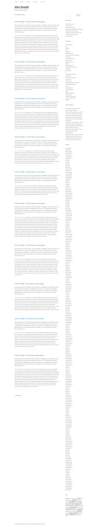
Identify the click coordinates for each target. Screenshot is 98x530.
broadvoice (23, 152)
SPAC (52, 49)
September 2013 (69, 363)
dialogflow (38, 262)
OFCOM (50, 121)
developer (26, 39)
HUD (34, 225)
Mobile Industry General (71, 77)
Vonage (68, 514)
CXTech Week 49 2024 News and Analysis (74, 29)
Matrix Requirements (44, 156)
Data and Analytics (69, 62)
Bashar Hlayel (53, 114)
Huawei (67, 503)
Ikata (39, 154)
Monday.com (31, 121)
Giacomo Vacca (41, 264)
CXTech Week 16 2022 (41, 187)
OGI (18, 44)
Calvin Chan (38, 37)
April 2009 (68, 455)
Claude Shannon (41, 372)
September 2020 (69, 239)
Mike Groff (41, 304)
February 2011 (69, 417)
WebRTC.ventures (18, 52)
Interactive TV (68, 70)
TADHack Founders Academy (25, 161)
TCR (76, 509)
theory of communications (40, 384)
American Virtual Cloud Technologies (49, 35)
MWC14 (23, 306)
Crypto (37, 220)
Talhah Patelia (25, 309)
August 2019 (68, 262)
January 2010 (68, 439)
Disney (53, 115)
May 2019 (68, 267)
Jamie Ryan (45, 40)
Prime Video (43, 122)
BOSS (67, 49)
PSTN (31, 231)
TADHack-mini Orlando (42, 234)
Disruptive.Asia (32, 39)
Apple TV (51, 185)
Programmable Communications (72, 82)
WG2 (41, 273)
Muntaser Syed (18, 306)
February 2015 (69, 334)
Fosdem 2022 (25, 336)
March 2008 (68, 477)
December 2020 (69, 234)
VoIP (44, 163)
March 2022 (68, 208)
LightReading (35, 42)
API (22, 37)
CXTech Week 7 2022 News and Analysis (29, 284)
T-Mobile (20, 234)
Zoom (57, 273)
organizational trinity (42, 339)
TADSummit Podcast (70, 93)
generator (25, 225)
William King (38, 194)
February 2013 (69, 375)
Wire (33, 128)
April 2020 (68, 248)
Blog (22, 2)
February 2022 (69, 210)
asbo (28, 219)
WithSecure (44, 273)
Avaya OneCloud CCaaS (41, 219)
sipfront (23, 124)
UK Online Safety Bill (38, 192)
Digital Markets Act (32, 222)
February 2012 (69, 396)
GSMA (58, 39)
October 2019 (68, 258)
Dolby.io (16, 336)
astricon (29, 37)
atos (37, 371)
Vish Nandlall (44, 87)
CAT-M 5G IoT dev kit (20, 220)
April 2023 (68, 186)
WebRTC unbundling (23, 194)
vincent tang (42, 309)
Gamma (30, 336)
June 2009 (68, 451)
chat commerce (54, 371)
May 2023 (68, 184)
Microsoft (28, 229)
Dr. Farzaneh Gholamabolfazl (45, 374)
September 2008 (69, 467)
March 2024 (68, 167)
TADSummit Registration (29, 126)
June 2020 (68, 244)
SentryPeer (17, 232)
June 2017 (68, 294)
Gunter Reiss (26, 302)
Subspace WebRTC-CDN (47, 383)
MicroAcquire (55, 119)
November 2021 (69, 215)
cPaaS (57, 37)
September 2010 (69, 426)
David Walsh (37, 115)
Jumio (31, 377)
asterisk (25, 37)
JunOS (57, 154)
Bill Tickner (33, 37)
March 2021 (68, 229)
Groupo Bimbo (18, 266)
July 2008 (67, 470)
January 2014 (68, 357)
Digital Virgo (39, 222)
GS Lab (27, 189)
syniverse (49, 307)
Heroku (28, 266)
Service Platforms (69, 87)
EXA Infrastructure (50, 79)
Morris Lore (52, 42)
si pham (21, 232)
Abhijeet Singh (42, 369)
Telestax (68, 511)
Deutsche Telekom (18, 79)
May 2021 (68, 225)
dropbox (54, 222)
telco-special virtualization (25, 384)
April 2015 (68, 331)
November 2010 (69, 422)
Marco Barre (19, 267)
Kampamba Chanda (48, 302)
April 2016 (68, 310)
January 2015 (68, 336)
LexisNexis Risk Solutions (23, 156)
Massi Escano (26, 304)
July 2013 (67, 367)
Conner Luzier (26, 187)
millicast (20, 339)
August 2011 (68, 407)
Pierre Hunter (51, 46)
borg (16, 334)
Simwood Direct (39, 232)
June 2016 (68, 306)
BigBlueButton (18, 152)
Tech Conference (30, 51)
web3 (56, 87)
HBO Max (35, 189)
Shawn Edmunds (48, 306)
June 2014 (68, 348)
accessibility (45, 332)
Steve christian (39, 341)
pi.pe (41, 84)
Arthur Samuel (30, 371)
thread (57, 161)
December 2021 (69, 213)
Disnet (19, 189)
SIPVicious (43, 49)
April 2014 (68, 351)
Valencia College (55, 51)
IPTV (20, 337)
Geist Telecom (36, 117)
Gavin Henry (20, 225)
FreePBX (25, 154)
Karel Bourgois (45, 266)
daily (48, 77)
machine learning (32, 156)
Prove (50, 84)
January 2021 (68, 232)
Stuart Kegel (53, 341)
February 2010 (69, 438)
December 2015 (69, 317)
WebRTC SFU (46, 344)
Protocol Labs (46, 84)
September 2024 (69, 156)
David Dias (52, 77)
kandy (25, 42)
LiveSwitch (36, 82)
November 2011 (69, 401)
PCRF (22, 122)
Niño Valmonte (31, 84)
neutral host (35, 339)
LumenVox (20, 304)
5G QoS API (38, 112)
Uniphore (45, 192)
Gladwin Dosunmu (27, 81)
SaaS (53, 267)
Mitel (27, 379)
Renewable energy (36, 231)
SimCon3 (34, 49)
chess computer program (20, 372)
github (42, 336)
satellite (34, 341)
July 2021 (67, 222)
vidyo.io (23, 236)
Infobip (54, 189)
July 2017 (67, 293)
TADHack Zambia (18, 309)
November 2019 (69, 256)
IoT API (43, 154)
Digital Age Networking (23, 222)
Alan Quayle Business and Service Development (22, 7)
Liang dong (29, 42)
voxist (33, 273)
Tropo (19, 236)
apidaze (25, 219)
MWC (57, 42)
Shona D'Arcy (31, 269)
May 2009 (68, 453)
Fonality (42, 224)
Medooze (17, 339)
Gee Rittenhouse (34, 264)
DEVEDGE (54, 220)
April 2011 (68, 413)
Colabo (20, 187)
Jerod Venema (18, 119)
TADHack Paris (32, 271)
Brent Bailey (20, 260)
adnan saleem (44, 112)
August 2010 (68, 427)
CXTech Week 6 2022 (48, 334)
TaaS (16, 271)
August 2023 (68, 179)
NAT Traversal (32, 306)
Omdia (20, 44)
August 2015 (68, 324)
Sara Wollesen (25, 49)
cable (18, 334)
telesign (52, 86)
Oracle (19, 122)
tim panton (44, 126)
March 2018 (68, 282)
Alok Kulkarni (46, 185)
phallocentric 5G (44, 381)
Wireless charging (21, 346)
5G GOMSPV (40, 332)
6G (38, 369)
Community (36, 260)
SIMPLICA (37, 269)
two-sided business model (35, 87)
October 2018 (68, 275)
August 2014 (68, 344)
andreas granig (26, 114)
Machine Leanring (54, 377)
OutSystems (19, 157)
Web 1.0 (49, 87)
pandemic (25, 157)
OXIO (39, 267)
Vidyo (23, 273)
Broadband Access (69, 53)
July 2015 (67, 325)
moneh (30, 339)
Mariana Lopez (41, 42)
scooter (30, 159)
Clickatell (48, 372)
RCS (26, 383)
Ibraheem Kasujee (25, 40)
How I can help (69, 25)
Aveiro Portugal (46, 114)
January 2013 (68, 377)
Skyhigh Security (42, 269)
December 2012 (69, 379)
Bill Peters (68, 48)
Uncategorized (69, 94)
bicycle (52, 150)
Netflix (36, 121)
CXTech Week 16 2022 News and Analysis (30, 172)
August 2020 (68, 241)
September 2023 (69, 177)
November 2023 (69, 174)
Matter (50, 156)
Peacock (54, 191)
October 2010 (68, 424)
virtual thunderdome (23, 128)
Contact (43, 2)
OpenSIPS (40, 46)
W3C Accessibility (26, 344)
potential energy (25, 231)
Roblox (44, 47)
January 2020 (68, 253)
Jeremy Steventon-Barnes (20, 82)
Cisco (26, 220)
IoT (42, 40)
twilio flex (19, 273)
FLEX (16, 376)
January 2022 (68, 212)
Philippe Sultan (51, 381)
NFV (27, 381)
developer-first (35, 301)
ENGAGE (53, 152)
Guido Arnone (47, 336)
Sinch (20, 124)
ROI (51, 267)
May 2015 (68, 329)
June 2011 (68, 410)
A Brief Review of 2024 (70, 27)
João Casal (28, 82)
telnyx (54, 161)
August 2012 (68, 386)
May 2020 (68, 246)
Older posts (18, 395)
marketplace (25, 267)
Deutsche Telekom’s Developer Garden (31, 79)
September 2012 (69, 384)
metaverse (47, 42)
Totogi (41, 51)
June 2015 (68, 327)
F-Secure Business (18, 264)
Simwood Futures (47, 232)
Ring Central (43, 231)
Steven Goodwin (24, 307)
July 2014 (67, 346)
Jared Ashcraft (53, 154)
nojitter (40, 229)
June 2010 (68, 431)
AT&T (35, 371)
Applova (25, 371)
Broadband (68, 51)
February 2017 (69, 301)
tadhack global (80, 507)
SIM (33, 159)
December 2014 (69, 338)
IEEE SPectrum (54, 336)
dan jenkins (19, 374)
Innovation (68, 68)
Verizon (20, 386)
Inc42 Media (50, 189)
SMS (73, 505)
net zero (32, 229)
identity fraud (35, 154)
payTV (48, 339)
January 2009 (68, 460)
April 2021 (68, 227)
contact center (42, 260)
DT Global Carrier (44, 262)
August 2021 (68, 220)
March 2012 (68, 394)
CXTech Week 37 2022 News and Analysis (30, 62)
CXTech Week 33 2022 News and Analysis (30, 98)
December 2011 (69, 400)
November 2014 (69, 339)
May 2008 (68, 474)
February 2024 (69, 168)
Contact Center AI (49, 260)
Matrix (38, 156)
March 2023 (68, 187)
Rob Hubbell (54, 157)
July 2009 (67, 450)
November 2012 (69, 381)
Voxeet (20, 344)
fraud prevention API (48, 224)
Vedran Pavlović (50, 192)
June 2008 (68, 472)
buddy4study (47, 371)
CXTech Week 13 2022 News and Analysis (30, 203)
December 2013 (69, 358)
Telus (33, 384)
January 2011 (68, 419)
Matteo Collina (47, 82)
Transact (48, 384)
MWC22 (26, 306)
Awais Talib (21, 77)
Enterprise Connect (44, 39)
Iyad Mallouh (53, 376)
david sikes (38, 152)
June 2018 (68, 281)
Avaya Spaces (48, 150)
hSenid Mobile (18, 40)
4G (48, 259)
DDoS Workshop (44, 115)
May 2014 (68, 350)
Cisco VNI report (30, 334)
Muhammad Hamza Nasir (49, 304)
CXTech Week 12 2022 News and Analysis (30, 245)
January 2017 (68, 303)
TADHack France (24, 271)
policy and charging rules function (33, 122)
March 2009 (68, 457)
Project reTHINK (22, 341)
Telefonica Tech (52, 271)
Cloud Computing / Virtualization (72, 55)
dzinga (57, 374)
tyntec (67, 512)
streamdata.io (43, 159)
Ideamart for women (33, 40)
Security (67, 86)
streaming (35, 124)
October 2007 (68, 486)
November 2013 (69, 360)
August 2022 (68, 200)
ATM (18, 77)
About (28, 2)
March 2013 (68, 374)
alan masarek (39, 150)
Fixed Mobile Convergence (71, 67)
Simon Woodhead (27, 232)
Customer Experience (70, 58)
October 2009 (68, 444)
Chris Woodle (41, 299)
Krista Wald (23, 119)
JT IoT (20, 191)
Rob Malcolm (40, 47)
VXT (36, 273)
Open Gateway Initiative (33, 44)
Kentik (22, 191)
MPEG (52, 82)
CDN (21, 334)
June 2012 (68, 389)
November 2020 (69, 236)
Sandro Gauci (25, 159)
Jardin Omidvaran (48, 81)
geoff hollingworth (36, 336)
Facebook (67, 501)
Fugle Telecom (29, 117)
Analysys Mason (18, 37)
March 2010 (68, 436)
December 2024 (69, 151)
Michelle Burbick (22, 229)
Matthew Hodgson (51, 337)
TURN (35, 309)
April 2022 (68, 206)
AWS (48, 219)
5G (36, 75)
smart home (37, 159)
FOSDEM (24, 117)
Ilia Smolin (45, 376)
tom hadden (54, 234)
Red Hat (50, 157)
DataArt (50, 220)
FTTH (16, 225)
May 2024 (68, 163)
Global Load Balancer (49, 264)
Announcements (69, 44)
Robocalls (52, 122)
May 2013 (68, 370)
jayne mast (54, 81)
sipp (32, 124)
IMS (49, 376)
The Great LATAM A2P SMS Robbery (73, 139)
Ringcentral (77, 504)
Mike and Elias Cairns (34, 304)
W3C (38, 273)
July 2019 (67, 263)
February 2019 (69, 272)
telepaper (47, 161)
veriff (55, 192)
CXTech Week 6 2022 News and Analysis (29, 318)
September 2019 (69, 260)
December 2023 (69, 172)
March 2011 (68, 415)
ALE (46, 369)
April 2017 (68, 298)
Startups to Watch (69, 89)
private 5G (17, 341)
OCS (48, 121)
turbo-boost (46, 51)
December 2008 (69, 462)
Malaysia (33, 337)
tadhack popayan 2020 (32, 234)
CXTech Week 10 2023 (19, 39)
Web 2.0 (53, 87)
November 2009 (69, 443)
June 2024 (68, 162)
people (51, 339)
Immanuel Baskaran (35, 81)
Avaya (43, 150)
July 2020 (67, 243)
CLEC (34, 220)
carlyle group (35, 299)
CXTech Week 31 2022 (31, 152)
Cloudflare (17, 187)
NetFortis (37, 229)
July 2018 (67, 279)
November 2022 (69, 194)
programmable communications (26, 47)
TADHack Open (18, 51)
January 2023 (68, 191)
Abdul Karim (38, 35)
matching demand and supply (38, 227)
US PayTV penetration (50, 342)
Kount (16, 156)
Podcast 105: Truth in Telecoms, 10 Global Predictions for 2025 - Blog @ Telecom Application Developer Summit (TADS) (74, 124)
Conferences (68, 56)
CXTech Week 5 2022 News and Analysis (29, 355)
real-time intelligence (45, 267)
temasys (49, 234)
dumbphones (51, 262)
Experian (21, 154)
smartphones (49, 269)
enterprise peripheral (30, 224)
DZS (45, 301)
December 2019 (69, 255)
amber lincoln (49, 75)
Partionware (44, 46)
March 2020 (68, 250)
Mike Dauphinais (18, 121)
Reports (35, 2)
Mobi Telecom (25, 121)
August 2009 (68, 448)
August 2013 (68, 365)
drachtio (37, 39)
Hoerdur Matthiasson (42, 189)
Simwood (38, 49)
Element (41, 79)
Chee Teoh (31, 260)
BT (49, 219)
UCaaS (50, 51)
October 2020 (68, 237)
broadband (26, 260)
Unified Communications (71, 96)
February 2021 (69, 231)
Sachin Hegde (20, 269)
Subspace (56, 49)
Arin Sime (32, 114)
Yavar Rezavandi (25, 386)
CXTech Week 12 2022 (30, 262)
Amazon (21, 219)
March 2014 (68, 353)
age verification (39, 185)
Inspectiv (16, 337)
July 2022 (67, 201)
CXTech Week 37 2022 (42, 77)
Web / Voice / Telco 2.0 (70, 98)
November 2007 (69, 484)
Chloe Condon (53, 37)
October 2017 (68, 289)
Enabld (49, 152)
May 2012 (68, 391)
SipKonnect (28, 124)
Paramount (49, 191)
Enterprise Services (70, 65)
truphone (25, 87)
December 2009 (69, 441)
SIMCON (30, 49)
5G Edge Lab (48, 217)
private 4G (56, 339)
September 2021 (69, 219)
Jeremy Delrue (50, 225)
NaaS (16, 44)
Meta (35, 191)
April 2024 (68, 165)
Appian (16, 260)
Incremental (32, 266)
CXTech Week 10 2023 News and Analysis (30, 22)
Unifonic (16, 386)
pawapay (43, 306)
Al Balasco (50, 112)
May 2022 (68, 205)
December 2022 (69, 193)
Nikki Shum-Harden (23, 84)
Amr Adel (16, 371)
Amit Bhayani (55, 369)
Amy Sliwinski (50, 297)
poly (21, 231)
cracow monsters (33, 187)
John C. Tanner (51, 40)
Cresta (55, 260)
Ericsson (79, 500)
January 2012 (68, 398)
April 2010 (68, 434)
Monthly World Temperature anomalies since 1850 (42, 379)
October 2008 (68, 465)
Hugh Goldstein (38, 225)
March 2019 (68, 270)
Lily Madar (55, 302)
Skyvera (49, 49)
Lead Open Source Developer (39, 377)
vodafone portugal (38, 163)
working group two (51, 273)
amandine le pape (41, 75)
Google (29, 225)
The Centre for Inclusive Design (31, 342)
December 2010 (69, 420)
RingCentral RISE (30, 383)
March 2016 (68, 312)
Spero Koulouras (28, 86)
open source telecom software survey (29, 46)
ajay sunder (44, 297)
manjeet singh (18, 379)
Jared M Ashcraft (26, 377)
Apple (76, 498)
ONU (44, 229)
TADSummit (24, 51)
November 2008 (69, 463)
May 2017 (68, 296)
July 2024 (67, 160)
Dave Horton (31, 115)
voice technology (28, 273)
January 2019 (68, 274)
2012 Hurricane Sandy (40, 217)
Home (16, 2)
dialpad (49, 115)
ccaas (48, 37)
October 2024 (68, 155)
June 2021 (68, 224)
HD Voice (41, 376)
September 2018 (69, 277)
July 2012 (67, 388)
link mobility (38, 119)
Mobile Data (68, 75)
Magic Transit (27, 191)
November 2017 (69, 288)
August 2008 (68, 469)
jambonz (42, 81)
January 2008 (68, 481)
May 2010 (68, 432)
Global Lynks (42, 117)
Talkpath (37, 271)
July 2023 (67, 181)
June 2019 (68, 265)
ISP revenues (38, 266)
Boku (56, 332)
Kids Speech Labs (52, 266)
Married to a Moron (70, 24)
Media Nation (49, 119)
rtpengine (48, 47)
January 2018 (68, 286)
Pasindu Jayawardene (36, 381)
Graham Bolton (28, 376)
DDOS (54, 187)
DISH (50, 222)
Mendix (32, 191)
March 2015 (68, 332)
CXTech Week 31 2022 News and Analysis (30, 137)
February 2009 (69, 458)
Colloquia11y (37, 334)
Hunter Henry (40, 302)
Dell (55, 77)
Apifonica (54, 75)
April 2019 (68, 269)
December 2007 (69, 482)
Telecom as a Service (43, 271)
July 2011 (67, 408)
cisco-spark (30, 220)
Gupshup (31, 189)
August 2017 (68, 291)
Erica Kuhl (56, 262)
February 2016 (69, 313)
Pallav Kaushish (43, 191)
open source (41, 44)
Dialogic (16, 222)
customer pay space (33, 77)
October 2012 (68, 382)
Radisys (35, 47)
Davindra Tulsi (29, 301)
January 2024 (68, 170)
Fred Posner (53, 39)
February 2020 (69, 251)
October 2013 (68, 362)
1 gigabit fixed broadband (41, 259)
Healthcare (23, 266)
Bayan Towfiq (52, 332)
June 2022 (68, 203)
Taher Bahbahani (40, 161)
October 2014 (68, 341)
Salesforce (26, 269)
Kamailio (22, 42)
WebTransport (53, 344)
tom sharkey (37, 51)
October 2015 (68, 320)
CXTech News (28, 35)
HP (31, 225)
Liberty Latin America (30, 119)
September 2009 (69, 446)
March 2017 (68, 300)
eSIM (45, 79)
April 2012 (68, 393)
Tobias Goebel (20, 87)
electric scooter (44, 152)
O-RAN (29, 381)
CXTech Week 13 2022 (43, 220)
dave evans (22, 301)
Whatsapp (78, 514)
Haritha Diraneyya (33, 302)
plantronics (17, 231)
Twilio (28, 87)
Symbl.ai (16, 234)
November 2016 (69, 305)
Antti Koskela (53, 259)
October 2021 (68, 217)
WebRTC (30, 128)
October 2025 (68, 148)
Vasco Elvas (31, 163)
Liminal (32, 82)
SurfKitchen (40, 307)
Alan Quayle (22, 524)
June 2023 (68, 182)
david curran (31, 374)
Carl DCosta (44, 37)
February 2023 (69, 189)
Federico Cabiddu (26, 264)
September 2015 (69, 322)
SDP (81, 504)
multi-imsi (55, 156)
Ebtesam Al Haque (50, 301)
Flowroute (38, 224)
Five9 (49, 39)
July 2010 (67, 429)
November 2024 (69, 153)
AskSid (54, 185)
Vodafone (17, 344)
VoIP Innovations (35, 236)
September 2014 (69, 343)
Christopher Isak (34, 372)
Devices (67, 63)
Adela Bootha (39, 297)
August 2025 (68, 150)
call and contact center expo (26, 299)
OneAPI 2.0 (25, 44)
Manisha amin (39, 337)
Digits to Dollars (45, 222)
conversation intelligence (49, 299)
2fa (36, 369)
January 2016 (68, 315)
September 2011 (69, 405)
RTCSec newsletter (18, 159)
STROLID (34, 86)
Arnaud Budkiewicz (39, 114)
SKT (46, 49)
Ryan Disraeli (29, 341)
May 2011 (68, 412)
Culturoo (26, 77)
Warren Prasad (33, 344)
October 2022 (68, 196)
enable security (22, 224)
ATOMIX (55, 297)
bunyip (52, 219)
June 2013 (68, 369)
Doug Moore (41, 301)
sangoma (53, 47)
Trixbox (16, 236)
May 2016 (68, 308)
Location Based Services (71, 74)
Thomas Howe (38, 126)
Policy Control (68, 81)
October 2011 (68, 403)
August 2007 (68, 489)
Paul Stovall (37, 84)
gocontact (47, 117)
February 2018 (69, 284)
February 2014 (69, 355)
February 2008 (69, 479)
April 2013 (68, 372)
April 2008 (68, 476)
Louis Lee (48, 377)
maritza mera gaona (27, 227)
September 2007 (69, 488)
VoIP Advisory (28, 236)
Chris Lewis (24, 334)
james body (23, 337)
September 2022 (69, 198)
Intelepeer (44, 225)
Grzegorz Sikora (35, 376)
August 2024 (68, 158)
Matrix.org (41, 82)
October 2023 (68, 175)
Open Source (68, 79)
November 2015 (69, 319)
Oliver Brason (35, 267)
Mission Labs (25, 339)
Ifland (39, 40)
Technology (21, 342)
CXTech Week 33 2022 (21, 115)
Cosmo (42, 334)
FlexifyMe (19, 376)
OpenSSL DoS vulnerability (51, 229)
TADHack (43, 86)
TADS (67, 91)
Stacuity (19, 192)
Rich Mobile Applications (71, 84)
